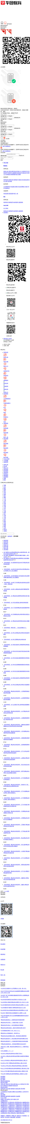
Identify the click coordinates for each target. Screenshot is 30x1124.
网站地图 (5, 162)
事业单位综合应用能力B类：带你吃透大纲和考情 (13, 1036)
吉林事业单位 (11, 1107)
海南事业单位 (18, 1104)
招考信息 (5, 211)
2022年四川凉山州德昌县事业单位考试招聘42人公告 (14, 1010)
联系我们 (5, 212)
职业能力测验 (11, 1091)
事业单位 (5, 165)
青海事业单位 (18, 1108)
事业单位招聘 (4, 1082)
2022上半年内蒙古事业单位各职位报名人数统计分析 (14, 1071)
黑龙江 (5, 529)
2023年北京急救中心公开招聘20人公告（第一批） (14, 988)
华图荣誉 (8, 1115)
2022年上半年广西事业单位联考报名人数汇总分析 (14, 1063)
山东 (4, 518)
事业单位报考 (4, 1087)
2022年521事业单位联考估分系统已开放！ (12, 1053)
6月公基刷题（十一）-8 (7, 1050)
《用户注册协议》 (6, 146)
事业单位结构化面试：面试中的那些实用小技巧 (13, 1027)
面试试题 (10, 193)
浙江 (4, 514)
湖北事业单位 (25, 1104)
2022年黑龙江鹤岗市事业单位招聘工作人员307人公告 (15, 1002)
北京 (4, 486)
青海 (4, 512)
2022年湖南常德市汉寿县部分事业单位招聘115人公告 (15, 1005)
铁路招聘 (12, 1096)
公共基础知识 (6, 186)
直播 (4, 478)
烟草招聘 (8, 1096)
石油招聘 (17, 1096)
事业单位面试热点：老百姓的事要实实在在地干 (14, 1044)
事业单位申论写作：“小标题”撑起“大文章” (12, 1022)
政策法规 (25, 179)
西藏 (4, 524)
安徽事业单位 (4, 1102)
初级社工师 (3, 1099)
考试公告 (3, 1084)
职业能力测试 (14, 186)
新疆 (4, 526)
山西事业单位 (4, 1110)
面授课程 (5, 476)
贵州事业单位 (25, 1105)
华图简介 (3, 1115)
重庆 (4, 488)
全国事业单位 (4, 1100)
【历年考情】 (6, 562)
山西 (4, 515)
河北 (4, 491)
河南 (4, 492)
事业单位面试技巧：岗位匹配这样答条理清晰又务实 (14, 1038)
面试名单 (19, 173)
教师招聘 (13, 174)
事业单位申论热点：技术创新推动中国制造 (12, 1025)
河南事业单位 (11, 1104)
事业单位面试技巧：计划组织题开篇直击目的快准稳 (14, 1041)
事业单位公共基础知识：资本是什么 (10, 1033)
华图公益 (14, 1115)
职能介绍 (20, 179)
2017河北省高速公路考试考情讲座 (19, 602)
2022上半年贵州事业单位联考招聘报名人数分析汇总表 (15, 1068)
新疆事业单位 (25, 1111)
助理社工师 (10, 1099)
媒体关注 (19, 1115)
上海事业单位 (11, 1110)
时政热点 (7, 188)
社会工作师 (5, 205)
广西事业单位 (18, 1105)
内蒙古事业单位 (20, 1113)
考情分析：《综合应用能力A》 (19, 627)
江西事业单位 (18, 1107)
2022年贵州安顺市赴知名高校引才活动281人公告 (13, 999)
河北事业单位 (4, 1104)
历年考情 (9, 181)
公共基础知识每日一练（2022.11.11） (10, 1030)
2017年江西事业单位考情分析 (18, 639)
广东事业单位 (11, 1105)
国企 (4, 196)
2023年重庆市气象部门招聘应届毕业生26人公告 (13, 1007)
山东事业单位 (18, 1110)
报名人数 (5, 548)
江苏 (4, 508)
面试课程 (3, 1078)
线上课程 (3, 1079)
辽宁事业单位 (4, 1108)
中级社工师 (16, 1099)
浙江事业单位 (25, 1108)
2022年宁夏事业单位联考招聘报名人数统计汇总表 (14, 1073)
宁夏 (4, 511)
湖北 (4, 495)
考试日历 (8, 1084)
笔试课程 (3, 1076)
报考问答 (10, 179)
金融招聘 (5, 462)
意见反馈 (7, 1117)
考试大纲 (10, 171)
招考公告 (5, 171)
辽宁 (4, 509)
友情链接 (18, 1117)
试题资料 (20, 202)
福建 (4, 489)
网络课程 (5, 475)
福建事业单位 (25, 1102)
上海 (4, 517)
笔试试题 (5, 193)
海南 (4, 494)
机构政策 (8, 174)
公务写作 (24, 1091)
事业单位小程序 (7, 338)
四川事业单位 (25, 1110)
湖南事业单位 (4, 1105)
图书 (4, 479)
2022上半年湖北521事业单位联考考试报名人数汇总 (14, 1060)
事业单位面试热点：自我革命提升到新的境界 (12, 1019)
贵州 (4, 502)
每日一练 (15, 193)
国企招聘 (5, 438)
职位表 (15, 171)
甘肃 (4, 503)
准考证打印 (25, 171)
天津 (4, 523)
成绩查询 (14, 173)
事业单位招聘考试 (5, 1081)
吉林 (4, 505)
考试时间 (9, 173)
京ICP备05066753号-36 (6, 1120)
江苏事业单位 (25, 1107)
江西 (4, 506)
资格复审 (5, 1085)
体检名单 (24, 173)
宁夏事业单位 (11, 1108)
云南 (4, 527)
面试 (26, 186)
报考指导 (10, 202)
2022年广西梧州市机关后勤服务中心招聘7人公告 (13, 1013)
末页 (8, 891)
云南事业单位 (4, 1113)
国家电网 (3, 1096)
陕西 (4, 521)
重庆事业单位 (18, 1102)
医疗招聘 (18, 174)
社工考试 (5, 208)
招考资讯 (5, 202)
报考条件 (15, 179)
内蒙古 (5, 530)
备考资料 (15, 202)
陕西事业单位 (4, 1111)
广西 (4, 500)
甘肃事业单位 (4, 1107)
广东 (4, 499)
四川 (4, 520)
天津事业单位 (11, 1111)
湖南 (4, 497)
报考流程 (5, 179)
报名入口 (19, 171)
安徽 (4, 485)
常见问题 (8, 1088)
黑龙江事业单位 (12, 1113)
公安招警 (5, 460)
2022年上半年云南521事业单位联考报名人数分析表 (14, 1065)
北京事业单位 (11, 1102)
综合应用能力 (21, 186)
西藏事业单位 (18, 1111)
